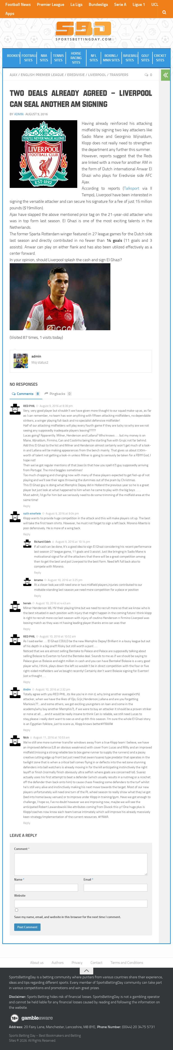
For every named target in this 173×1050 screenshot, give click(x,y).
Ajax (13, 75)
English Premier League (42, 75)
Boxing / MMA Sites (111, 58)
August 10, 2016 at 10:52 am (58, 636)
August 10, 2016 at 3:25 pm (65, 580)
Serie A (120, 4)
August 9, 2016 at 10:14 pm (72, 541)
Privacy (77, 962)
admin (18, 114)
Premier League (50, 4)
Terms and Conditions (127, 962)
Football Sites (29, 58)
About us (36, 962)
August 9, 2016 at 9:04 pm (62, 513)
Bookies (13, 56)
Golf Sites (145, 58)
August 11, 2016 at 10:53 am (51, 737)
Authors (58, 962)
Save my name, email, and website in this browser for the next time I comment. (67, 917)
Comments (28, 394)
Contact (96, 962)
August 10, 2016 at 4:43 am (53, 603)
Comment (22, 849)
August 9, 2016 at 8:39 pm (56, 406)
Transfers (118, 75)
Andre (27, 689)
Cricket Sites (160, 58)
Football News (18, 4)
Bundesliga (98, 4)
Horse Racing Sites (76, 58)
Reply (26, 506)
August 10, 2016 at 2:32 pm (53, 689)
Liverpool (97, 75)
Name (19, 880)
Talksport (131, 188)
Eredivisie (76, 75)
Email (88, 880)
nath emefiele (32, 513)
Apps (9, 13)
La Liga (76, 4)
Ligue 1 (139, 4)
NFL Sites (94, 58)
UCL (154, 4)
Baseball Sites (130, 58)
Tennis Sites (58, 58)
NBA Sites (44, 58)
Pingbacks (60, 394)
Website (19, 896)
